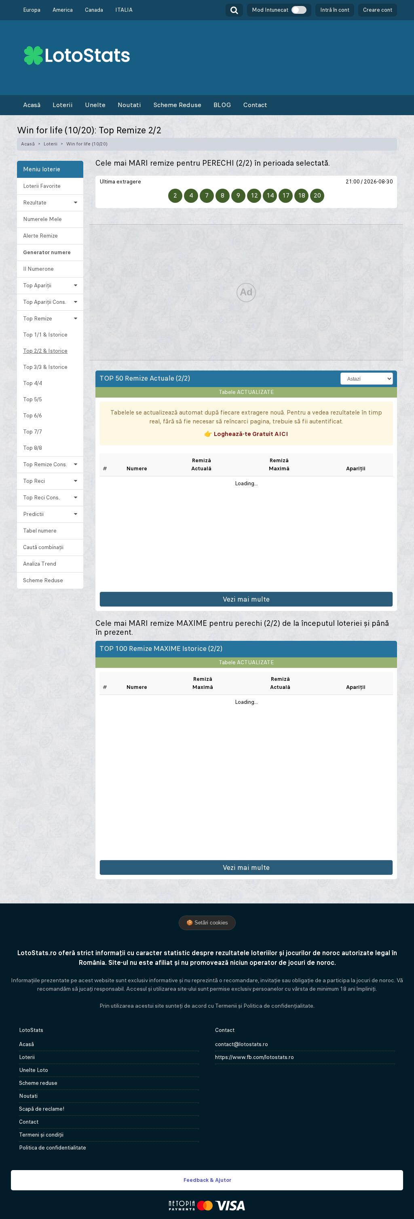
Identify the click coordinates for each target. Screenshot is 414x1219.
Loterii (63, 105)
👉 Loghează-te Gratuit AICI (246, 434)
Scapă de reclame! (42, 1108)
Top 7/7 (32, 431)
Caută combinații (43, 547)
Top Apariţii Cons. (44, 302)
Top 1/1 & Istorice (45, 334)
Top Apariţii (37, 285)
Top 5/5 (32, 399)
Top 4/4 (32, 383)
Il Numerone (38, 268)
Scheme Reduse (177, 105)
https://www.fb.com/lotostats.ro (254, 1057)
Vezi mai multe (246, 599)
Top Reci (34, 481)
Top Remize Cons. (45, 464)
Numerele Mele (42, 219)
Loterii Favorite (42, 186)
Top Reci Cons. (41, 497)
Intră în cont (334, 9)
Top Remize (37, 318)
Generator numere (47, 252)
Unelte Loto (33, 1070)
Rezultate (34, 202)
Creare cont (377, 9)
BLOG (222, 105)
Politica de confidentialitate (52, 1147)
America (63, 9)
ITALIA (124, 9)
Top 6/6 (32, 415)
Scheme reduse (38, 1083)
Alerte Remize (40, 235)
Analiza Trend (39, 563)
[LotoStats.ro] (77, 54)
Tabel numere (40, 530)
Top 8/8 (32, 447)
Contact (255, 105)
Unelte (95, 105)
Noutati (129, 105)
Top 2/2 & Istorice (45, 350)
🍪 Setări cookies (207, 923)
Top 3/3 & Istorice (45, 367)
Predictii (33, 514)
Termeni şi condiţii (41, 1134)
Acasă (31, 105)
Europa (31, 9)
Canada (94, 9)
